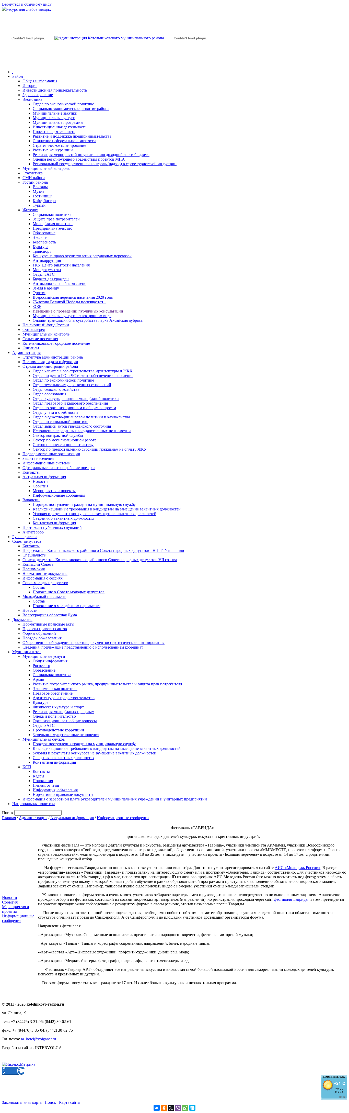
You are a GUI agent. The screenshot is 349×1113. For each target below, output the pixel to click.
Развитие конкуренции (53, 150)
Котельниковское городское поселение (56, 343)
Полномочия (33, 569)
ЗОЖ (37, 306)
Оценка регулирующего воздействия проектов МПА (79, 159)
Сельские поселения (40, 339)
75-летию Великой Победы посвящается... (69, 302)
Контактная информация (54, 523)
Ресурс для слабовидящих (28, 9)
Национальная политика (33, 804)
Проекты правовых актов (44, 629)
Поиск (50, 1102)
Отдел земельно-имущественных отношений (72, 385)
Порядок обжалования (42, 638)
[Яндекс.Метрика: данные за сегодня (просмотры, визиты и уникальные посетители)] (18, 1064)
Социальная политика (52, 214)
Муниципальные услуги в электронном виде (72, 316)
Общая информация (39, 81)
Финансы (30, 348)
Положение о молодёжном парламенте (66, 606)
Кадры (38, 776)
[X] (171, 1108)
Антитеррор (33, 532)
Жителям (30, 210)
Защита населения (38, 458)
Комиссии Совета (37, 564)
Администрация (26, 352)
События (40, 486)
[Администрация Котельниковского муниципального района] (28, 62)
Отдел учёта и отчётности (55, 412)
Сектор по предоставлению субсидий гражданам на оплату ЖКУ (90, 449)
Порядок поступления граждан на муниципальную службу (84, 504)
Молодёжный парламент (44, 596)
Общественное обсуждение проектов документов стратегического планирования (93, 642)
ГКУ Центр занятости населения (61, 265)
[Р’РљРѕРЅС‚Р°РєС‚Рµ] (157, 1108)
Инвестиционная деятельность (59, 127)
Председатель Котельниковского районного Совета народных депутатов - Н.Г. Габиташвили (103, 550)
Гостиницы (42, 196)
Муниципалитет (26, 652)
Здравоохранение (37, 95)
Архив (38, 679)
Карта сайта (69, 1102)
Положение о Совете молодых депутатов (68, 592)
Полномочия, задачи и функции (50, 362)
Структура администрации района (52, 357)
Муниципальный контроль (45, 168)
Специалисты (34, 555)
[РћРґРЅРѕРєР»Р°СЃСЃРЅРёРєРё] (164, 1108)
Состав (39, 587)
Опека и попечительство (54, 716)
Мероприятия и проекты (54, 490)
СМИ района (33, 177)
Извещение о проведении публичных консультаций (78, 311)
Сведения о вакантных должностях (63, 518)
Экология (41, 237)
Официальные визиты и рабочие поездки (58, 467)
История (29, 85)
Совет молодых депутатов (45, 583)
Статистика (32, 173)
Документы (22, 619)
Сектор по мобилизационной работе (64, 440)
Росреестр (41, 665)
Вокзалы (40, 187)
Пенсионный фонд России (45, 325)
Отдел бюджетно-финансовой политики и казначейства (81, 417)
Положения (43, 780)
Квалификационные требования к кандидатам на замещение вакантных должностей (107, 509)
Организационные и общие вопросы (65, 721)
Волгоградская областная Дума (49, 615)
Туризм (39, 205)
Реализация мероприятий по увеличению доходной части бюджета (91, 154)
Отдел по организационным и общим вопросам (74, 408)
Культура (40, 246)
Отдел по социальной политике (60, 421)
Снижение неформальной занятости (64, 141)
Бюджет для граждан (51, 279)
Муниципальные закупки (55, 113)
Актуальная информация (44, 477)
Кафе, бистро (44, 200)
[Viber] (178, 1108)
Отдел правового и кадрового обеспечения (70, 403)
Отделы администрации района (50, 366)
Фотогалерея (33, 329)
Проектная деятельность (54, 131)
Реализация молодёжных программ (63, 711)
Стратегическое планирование (59, 145)
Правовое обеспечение (53, 693)
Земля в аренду (46, 288)
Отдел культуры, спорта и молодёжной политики (76, 398)
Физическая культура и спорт (58, 707)
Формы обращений (39, 633)
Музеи (38, 191)
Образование (44, 233)
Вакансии (31, 500)
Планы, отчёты (46, 785)
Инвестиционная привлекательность (54, 90)
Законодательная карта (22, 1102)
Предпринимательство (52, 228)
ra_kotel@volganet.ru (38, 1039)
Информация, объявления (55, 790)
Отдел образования (49, 394)
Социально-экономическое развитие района (71, 108)
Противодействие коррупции (58, 730)
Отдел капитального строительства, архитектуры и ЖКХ (83, 371)
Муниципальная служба (43, 739)
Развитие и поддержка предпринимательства (72, 136)
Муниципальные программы (58, 122)
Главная (9, 818)
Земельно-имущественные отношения (66, 734)
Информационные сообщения (59, 495)
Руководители (24, 537)
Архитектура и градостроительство (64, 698)
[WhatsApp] (185, 1108)
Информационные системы (46, 463)
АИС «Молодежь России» (297, 867)
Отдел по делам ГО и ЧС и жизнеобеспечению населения (83, 375)
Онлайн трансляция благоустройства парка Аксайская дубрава (88, 320)
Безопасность (44, 242)
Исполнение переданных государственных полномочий (82, 431)
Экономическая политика (55, 688)
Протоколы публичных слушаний (52, 527)
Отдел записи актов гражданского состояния (72, 426)
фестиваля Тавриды (291, 899)
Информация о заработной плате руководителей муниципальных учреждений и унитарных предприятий (114, 799)
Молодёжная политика (53, 223)
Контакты (31, 472)
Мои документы (47, 270)
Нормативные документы (44, 573)
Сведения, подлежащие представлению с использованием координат (82, 647)
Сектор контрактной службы (58, 435)
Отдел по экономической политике (63, 104)
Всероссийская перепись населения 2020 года (73, 297)
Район (17, 76)
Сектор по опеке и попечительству (63, 444)
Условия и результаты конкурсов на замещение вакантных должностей (94, 513)
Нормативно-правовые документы (63, 794)
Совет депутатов (26, 541)
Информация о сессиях (42, 578)
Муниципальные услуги (54, 118)
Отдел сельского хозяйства (56, 389)
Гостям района (35, 182)
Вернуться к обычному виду (27, 4)
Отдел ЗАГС (44, 274)
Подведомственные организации (51, 454)
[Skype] (192, 1108)
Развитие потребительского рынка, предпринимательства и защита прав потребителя (107, 684)
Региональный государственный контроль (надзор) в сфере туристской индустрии (105, 164)
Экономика (32, 99)
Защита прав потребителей (56, 219)
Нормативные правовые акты (48, 624)
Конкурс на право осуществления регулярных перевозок (82, 256)
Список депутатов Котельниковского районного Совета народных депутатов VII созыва (99, 560)
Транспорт (42, 251)
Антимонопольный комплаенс (59, 283)
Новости (40, 481)
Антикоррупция (47, 260)
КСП (26, 767)
